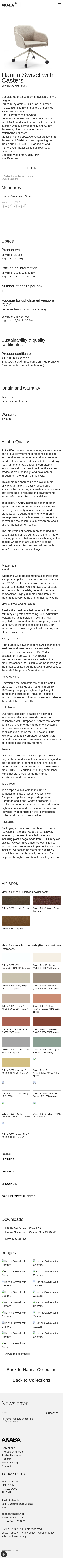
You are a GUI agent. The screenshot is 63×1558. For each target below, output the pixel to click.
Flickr (6, 1492)
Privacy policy (12, 1421)
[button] (16, 39)
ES (3, 1473)
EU (10, 1473)
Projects (6, 1458)
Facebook (9, 1488)
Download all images (17, 1353)
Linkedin (8, 1485)
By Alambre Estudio (10, 1550)
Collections (10, 176)
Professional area (12, 1451)
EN (16, 1473)
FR (23, 1473)
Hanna (20, 176)
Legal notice (9, 1532)
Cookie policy (46, 1532)
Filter (31, 168)
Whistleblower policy (14, 1536)
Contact (6, 1466)
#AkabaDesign (10, 1462)
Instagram (10, 1481)
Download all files (16, 1238)
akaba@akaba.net (13, 1513)
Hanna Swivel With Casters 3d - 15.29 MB (31, 1232)
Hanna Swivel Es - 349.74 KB (23, 1227)
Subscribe (52, 1412)
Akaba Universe (11, 1455)
